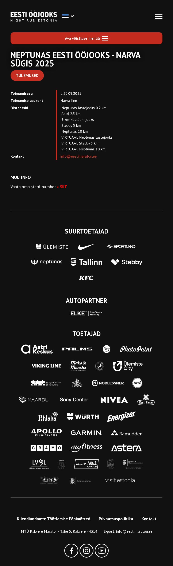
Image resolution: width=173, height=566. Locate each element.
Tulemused (27, 75)
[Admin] (1, 2)
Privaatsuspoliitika (116, 518)
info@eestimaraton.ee (78, 156)
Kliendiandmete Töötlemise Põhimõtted (53, 518)
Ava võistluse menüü (82, 38)
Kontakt (149, 518)
